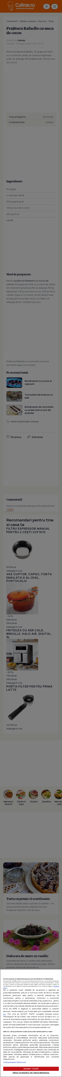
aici (4, 1014)
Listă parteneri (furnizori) (14, 1062)
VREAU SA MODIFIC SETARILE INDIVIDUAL (31, 1072)
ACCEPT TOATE (31, 1069)
